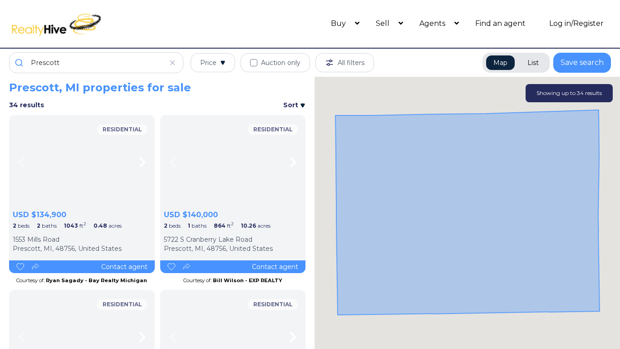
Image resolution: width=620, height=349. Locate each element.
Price (208, 63)
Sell (383, 23)
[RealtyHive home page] (84, 24)
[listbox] (82, 162)
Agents (433, 23)
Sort (291, 105)
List (533, 63)
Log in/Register (576, 23)
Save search (582, 62)
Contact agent (124, 267)
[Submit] (20, 63)
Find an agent (500, 23)
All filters (351, 63)
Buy (339, 23)
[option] (82, 162)
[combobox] (96, 62)
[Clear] (172, 63)
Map (500, 63)
